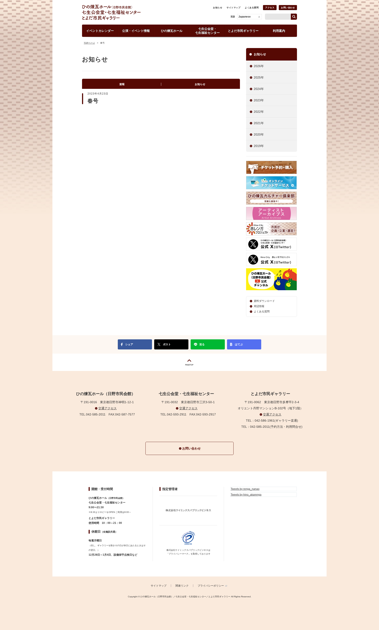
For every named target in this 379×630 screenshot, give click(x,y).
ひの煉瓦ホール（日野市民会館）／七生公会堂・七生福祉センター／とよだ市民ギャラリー (126, 12)
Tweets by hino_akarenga (246, 494)
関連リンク (182, 585)
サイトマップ (233, 7)
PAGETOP (189, 362)
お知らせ (217, 7)
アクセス (269, 7)
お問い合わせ (288, 7)
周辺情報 (259, 306)
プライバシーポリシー (211, 585)
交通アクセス (107, 408)
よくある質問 (252, 7)
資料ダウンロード (264, 300)
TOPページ (89, 43)
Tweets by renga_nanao (245, 488)
